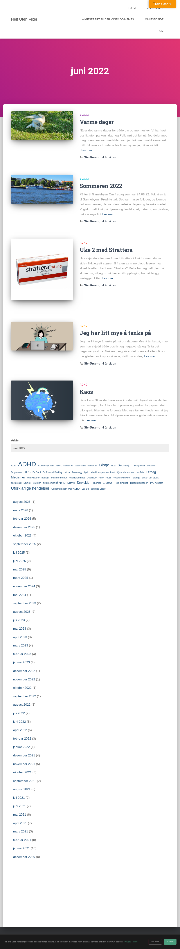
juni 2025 (19, 561)
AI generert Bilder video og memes (108, 19)
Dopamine (16, 472)
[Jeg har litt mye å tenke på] (42, 336)
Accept (170, 941)
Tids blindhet (121, 483)
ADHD (83, 242)
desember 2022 (24, 671)
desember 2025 (24, 527)
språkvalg (16, 483)
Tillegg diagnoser (139, 483)
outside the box (59, 477)
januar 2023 (21, 662)
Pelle (101, 477)
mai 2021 (19, 814)
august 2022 (22, 704)
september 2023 (24, 603)
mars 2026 (20, 510)
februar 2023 (22, 654)
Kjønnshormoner (126, 472)
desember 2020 (24, 857)
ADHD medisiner (64, 465)
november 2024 (24, 586)
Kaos (86, 391)
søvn (71, 482)
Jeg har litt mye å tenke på (115, 332)
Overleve (92, 477)
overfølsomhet (77, 477)
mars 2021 (20, 831)
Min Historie (33, 477)
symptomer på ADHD (54, 483)
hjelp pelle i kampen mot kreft (99, 472)
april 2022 (20, 730)
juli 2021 (19, 797)
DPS (27, 472)
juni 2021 (19, 806)
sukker (37, 483)
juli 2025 (19, 552)
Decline (155, 941)
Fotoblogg (77, 472)
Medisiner (18, 477)
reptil (108, 477)
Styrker (27, 483)
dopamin (151, 465)
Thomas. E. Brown (102, 483)
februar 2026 (22, 518)
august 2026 (22, 501)
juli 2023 (19, 620)
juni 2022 (19, 721)
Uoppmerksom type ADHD (65, 488)
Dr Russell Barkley (53, 472)
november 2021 (24, 764)
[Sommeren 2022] (42, 189)
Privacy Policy (130, 941)
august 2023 (22, 611)
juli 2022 (19, 713)
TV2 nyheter (156, 483)
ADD (13, 465)
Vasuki (85, 488)
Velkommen (155, 8)
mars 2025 (20, 577)
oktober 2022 (22, 687)
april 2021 (20, 823)
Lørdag (151, 472)
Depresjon (124, 465)
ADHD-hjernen (46, 465)
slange (136, 477)
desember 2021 (24, 755)
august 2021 (22, 789)
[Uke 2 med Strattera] (42, 270)
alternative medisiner (86, 465)
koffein (140, 472)
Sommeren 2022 (101, 185)
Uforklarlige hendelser (30, 488)
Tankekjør (84, 482)
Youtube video (98, 488)
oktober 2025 (22, 535)
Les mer (86, 150)
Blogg (84, 114)
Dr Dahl (36, 472)
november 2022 (24, 679)
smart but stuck (150, 477)
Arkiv (15, 440)
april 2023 (20, 637)
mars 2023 (20, 645)
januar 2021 (21, 848)
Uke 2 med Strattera (106, 249)
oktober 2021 (22, 772)
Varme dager (97, 122)
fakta (67, 472)
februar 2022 (22, 738)
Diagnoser (139, 465)
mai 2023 (19, 628)
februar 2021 (22, 840)
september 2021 (24, 781)
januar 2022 (21, 747)
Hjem (132, 8)
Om (161, 30)
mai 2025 (19, 569)
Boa (113, 465)
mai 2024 (19, 595)
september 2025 (24, 544)
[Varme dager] (42, 125)
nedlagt (45, 477)
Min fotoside (154, 19)
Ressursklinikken (122, 477)
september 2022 (24, 696)
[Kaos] (42, 400)
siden (109, 157)
